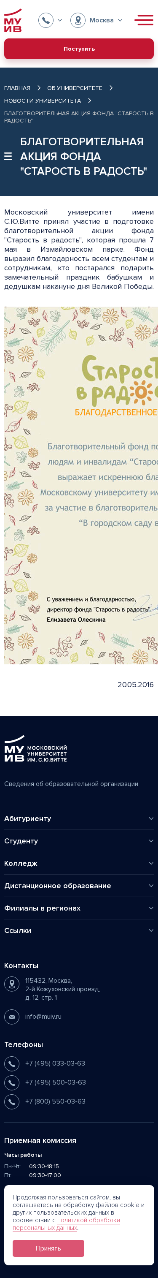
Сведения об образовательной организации (71, 784)
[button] (50, 20)
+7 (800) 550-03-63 (55, 1101)
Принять (48, 1248)
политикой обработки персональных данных (66, 1224)
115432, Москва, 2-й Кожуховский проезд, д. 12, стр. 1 (62, 989)
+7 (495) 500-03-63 (55, 1082)
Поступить (79, 48)
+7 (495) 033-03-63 (55, 1063)
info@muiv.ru (43, 1016)
